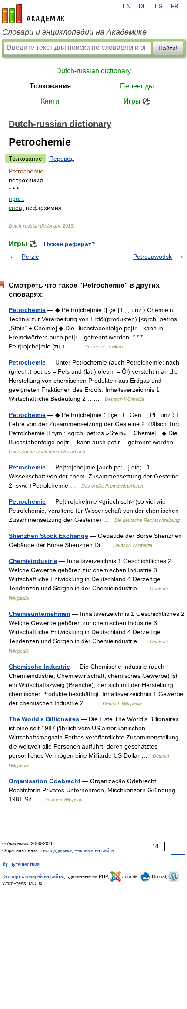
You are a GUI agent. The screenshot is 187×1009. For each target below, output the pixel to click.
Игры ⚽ (137, 101)
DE (143, 6)
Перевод (61, 158)
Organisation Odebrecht (44, 781)
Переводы (137, 86)
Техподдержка (56, 850)
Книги (50, 101)
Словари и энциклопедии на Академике (74, 32)
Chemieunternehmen (39, 613)
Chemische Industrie (39, 666)
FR (174, 6)
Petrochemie (27, 309)
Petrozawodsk (152, 256)
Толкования (50, 86)
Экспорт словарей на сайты (33, 876)
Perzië (30, 256)
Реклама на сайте (94, 850)
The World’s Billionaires (44, 719)
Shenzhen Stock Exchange (48, 535)
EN (126, 6)
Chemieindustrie (33, 560)
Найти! (167, 48)
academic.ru (33, 13)
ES (159, 6)
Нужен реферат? (69, 244)
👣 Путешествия (21, 864)
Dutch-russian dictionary (93, 71)
